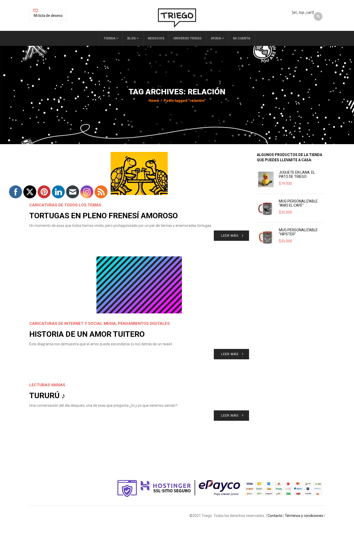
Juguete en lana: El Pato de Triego (297, 174)
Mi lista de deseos (48, 15)
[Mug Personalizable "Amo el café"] (266, 208)
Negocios (156, 38)
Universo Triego (187, 38)
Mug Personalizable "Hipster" (298, 232)
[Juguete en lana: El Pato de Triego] (266, 179)
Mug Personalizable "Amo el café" (298, 203)
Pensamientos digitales (144, 323)
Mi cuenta (241, 38)
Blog (131, 38)
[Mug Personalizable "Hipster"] (266, 237)
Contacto (274, 516)
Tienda (109, 38)
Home (153, 101)
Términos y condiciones (304, 516)
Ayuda (216, 38)
